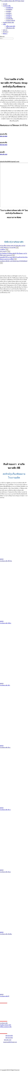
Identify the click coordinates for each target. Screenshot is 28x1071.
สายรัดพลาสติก (7, 5)
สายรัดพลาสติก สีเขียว (5, 623)
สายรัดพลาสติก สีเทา (5, 747)
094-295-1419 (3, 154)
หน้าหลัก (5, 4)
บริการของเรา (5, 251)
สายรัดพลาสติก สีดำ (5, 685)
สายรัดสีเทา (9, 13)
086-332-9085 (3, 136)
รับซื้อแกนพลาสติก (10, 26)
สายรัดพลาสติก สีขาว (5, 809)
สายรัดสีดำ (8, 11)
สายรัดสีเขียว (9, 9)
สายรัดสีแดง (9, 17)
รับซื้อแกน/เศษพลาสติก (6, 1026)
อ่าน (17, 247)
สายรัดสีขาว (9, 15)
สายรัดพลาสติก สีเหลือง (6, 934)
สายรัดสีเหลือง (9, 18)
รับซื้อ (4, 24)
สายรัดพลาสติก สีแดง (5, 872)
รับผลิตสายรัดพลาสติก (8, 22)
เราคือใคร (4, 249)
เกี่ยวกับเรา (5, 31)
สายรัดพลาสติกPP (10, 20)
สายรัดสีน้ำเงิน (9, 7)
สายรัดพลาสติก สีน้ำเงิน (6, 561)
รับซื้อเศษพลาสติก (10, 28)
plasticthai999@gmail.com (10, 1042)
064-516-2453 (3, 144)
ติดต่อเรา (5, 33)
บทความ (5, 29)
